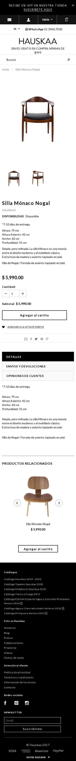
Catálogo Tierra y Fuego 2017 (22, 594)
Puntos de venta (14, 657)
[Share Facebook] (31, 338)
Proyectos (10, 647)
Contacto (9, 687)
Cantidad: (9, 286)
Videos (8, 652)
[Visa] (12, 750)
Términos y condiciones (19, 677)
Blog (7, 632)
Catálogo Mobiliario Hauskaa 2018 (25, 589)
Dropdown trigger (28, 19)
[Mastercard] (42, 750)
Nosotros (10, 627)
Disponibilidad (13, 216)
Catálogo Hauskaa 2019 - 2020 (22, 579)
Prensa (8, 637)
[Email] (25, 338)
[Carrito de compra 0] (66, 19)
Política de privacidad (17, 672)
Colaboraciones (13, 642)
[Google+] (47, 338)
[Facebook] (7, 704)
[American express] (26, 750)
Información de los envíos (20, 682)
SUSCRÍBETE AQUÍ (38, 9)
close (73, 5)
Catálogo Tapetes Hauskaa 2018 (23, 584)
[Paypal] (58, 750)
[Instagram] (28, 704)
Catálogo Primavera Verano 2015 (25, 613)
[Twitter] (36, 338)
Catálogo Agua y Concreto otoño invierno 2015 (34, 608)
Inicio (5, 69)
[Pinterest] (42, 338)
